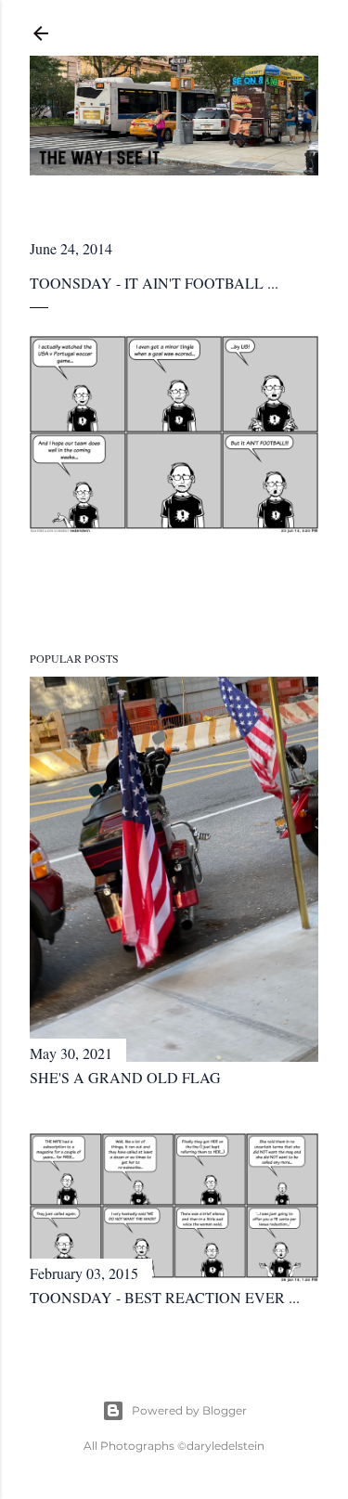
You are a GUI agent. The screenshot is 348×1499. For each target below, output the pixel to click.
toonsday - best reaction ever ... (165, 1297)
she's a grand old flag (125, 1077)
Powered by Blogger (189, 1410)
